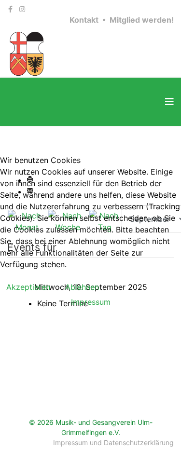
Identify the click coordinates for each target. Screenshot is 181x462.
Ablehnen (82, 287)
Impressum (91, 302)
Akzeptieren (28, 287)
